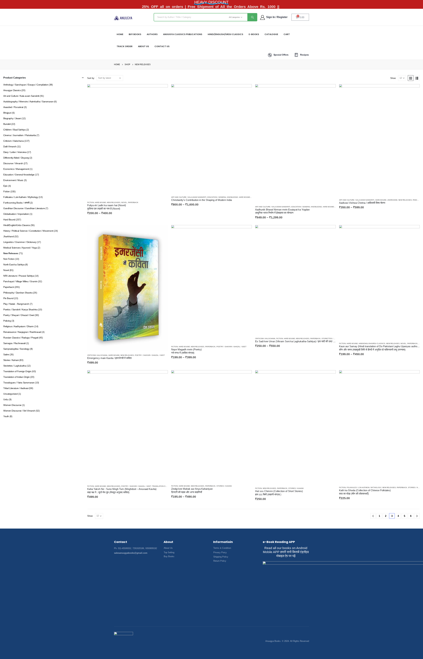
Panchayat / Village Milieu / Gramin (20, 281)
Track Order (125, 46)
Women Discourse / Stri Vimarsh (19, 410)
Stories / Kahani (224, 486)
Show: (393, 78)
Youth (6, 416)
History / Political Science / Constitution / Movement (28, 230)
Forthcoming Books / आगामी (16, 202)
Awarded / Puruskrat (13, 107)
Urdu (5, 399)
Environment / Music (13, 180)
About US (143, 46)
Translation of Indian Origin (165, 486)
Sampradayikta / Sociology (16, 349)
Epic (5, 186)
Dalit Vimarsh (9, 146)
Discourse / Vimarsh (13, 163)
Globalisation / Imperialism (16, 214)
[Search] (252, 17)
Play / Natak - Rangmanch (16, 304)
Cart (287, 34)
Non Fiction (8, 259)
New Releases (113, 202)
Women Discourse (12, 405)
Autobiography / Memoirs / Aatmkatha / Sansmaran (28, 101)
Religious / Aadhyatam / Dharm (18, 326)
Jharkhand (392, 200)
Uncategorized (10, 393)
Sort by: (91, 78)
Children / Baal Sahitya (14, 129)
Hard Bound (100, 202)
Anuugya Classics (12, 90)
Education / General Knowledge (222, 197)
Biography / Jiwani (12, 118)
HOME (120, 34)
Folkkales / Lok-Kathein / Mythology (364, 487)
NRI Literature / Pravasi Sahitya (18, 275)
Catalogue (271, 34)
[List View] (417, 78)
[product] (127, 141)
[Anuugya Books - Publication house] (123, 18)
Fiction (90, 202)
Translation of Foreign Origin (17, 371)
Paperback (133, 202)
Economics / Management (16, 169)
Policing (7, 320)
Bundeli (7, 124)
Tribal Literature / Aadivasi (15, 388)
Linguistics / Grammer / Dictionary (19, 242)
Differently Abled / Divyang (16, 157)
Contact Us (162, 46)
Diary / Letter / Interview (14, 152)
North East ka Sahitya (13, 264)
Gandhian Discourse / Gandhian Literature (24, 208)
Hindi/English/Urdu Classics (372, 343)
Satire (6, 354)
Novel (124, 202)
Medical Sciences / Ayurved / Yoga (20, 247)
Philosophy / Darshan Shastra (17, 292)
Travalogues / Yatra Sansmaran (18, 382)
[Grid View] (410, 78)
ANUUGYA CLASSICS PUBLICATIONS (182, 34)
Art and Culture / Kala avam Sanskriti (188, 197)
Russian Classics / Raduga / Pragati (20, 337)
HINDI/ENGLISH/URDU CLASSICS (225, 34)
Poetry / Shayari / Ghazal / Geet (150, 355)
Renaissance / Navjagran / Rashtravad (22, 332)
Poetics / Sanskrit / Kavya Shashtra (20, 309)
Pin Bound (8, 298)
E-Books (254, 34)
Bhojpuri (7, 112)
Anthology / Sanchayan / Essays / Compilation (25, 84)
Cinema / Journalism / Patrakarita (19, 135)
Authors (152, 34)
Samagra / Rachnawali (14, 343)
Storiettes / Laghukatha (333, 338)
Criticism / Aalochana (97, 355)
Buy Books (135, 34)
